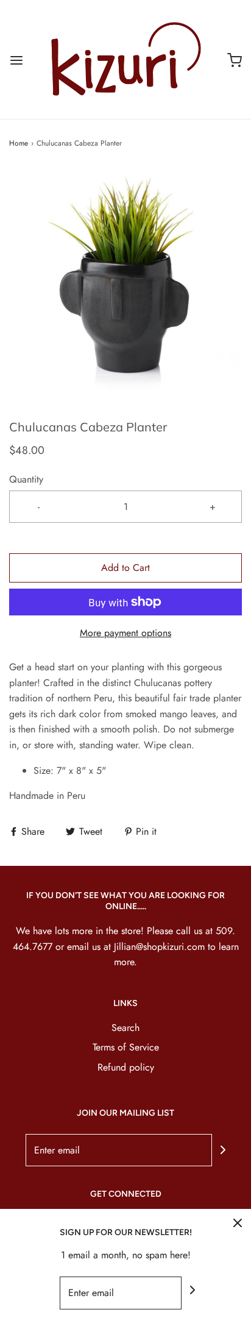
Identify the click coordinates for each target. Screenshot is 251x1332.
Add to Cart (125, 568)
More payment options (125, 633)
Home (18, 143)
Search (125, 1028)
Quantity (26, 479)
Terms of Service (126, 1047)
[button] (125, 284)
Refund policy (125, 1067)
